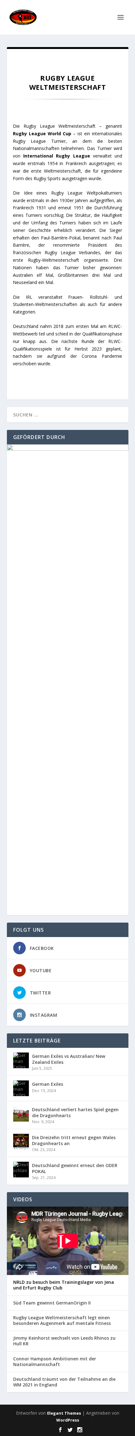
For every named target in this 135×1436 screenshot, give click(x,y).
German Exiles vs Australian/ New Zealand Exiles (68, 1059)
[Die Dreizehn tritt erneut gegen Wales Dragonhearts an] (21, 1141)
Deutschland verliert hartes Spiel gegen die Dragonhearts (75, 1112)
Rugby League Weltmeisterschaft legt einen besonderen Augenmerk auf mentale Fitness (62, 1320)
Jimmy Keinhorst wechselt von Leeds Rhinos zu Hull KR (64, 1341)
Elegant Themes (64, 1413)
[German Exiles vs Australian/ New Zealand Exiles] (21, 1060)
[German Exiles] (21, 1088)
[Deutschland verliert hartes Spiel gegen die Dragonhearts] (21, 1114)
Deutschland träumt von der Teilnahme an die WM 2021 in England (64, 1382)
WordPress (67, 1420)
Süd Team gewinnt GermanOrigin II (52, 1303)
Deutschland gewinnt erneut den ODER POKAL (74, 1168)
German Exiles (47, 1084)
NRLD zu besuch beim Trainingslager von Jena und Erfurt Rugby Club (63, 1285)
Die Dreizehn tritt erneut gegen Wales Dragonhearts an (74, 1140)
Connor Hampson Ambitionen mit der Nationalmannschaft (54, 1361)
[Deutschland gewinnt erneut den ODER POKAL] (21, 1169)
